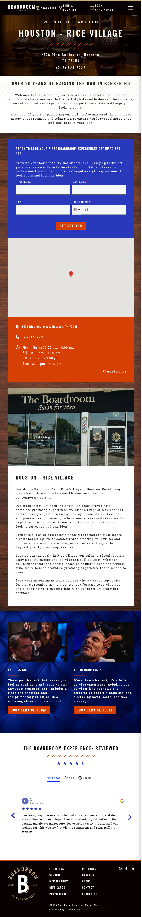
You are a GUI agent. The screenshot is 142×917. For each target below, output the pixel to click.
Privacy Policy (56, 910)
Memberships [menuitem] (59, 881)
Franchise (49, 8)
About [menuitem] (86, 881)
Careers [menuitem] (88, 875)
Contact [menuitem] (88, 888)
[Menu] (130, 8)
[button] (71, 274)
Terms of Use (73, 910)
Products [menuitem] (89, 869)
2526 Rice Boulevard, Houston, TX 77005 (71, 58)
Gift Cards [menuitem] (57, 888)
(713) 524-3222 (71, 68)
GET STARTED (71, 226)
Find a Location (70, 7)
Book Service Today (29, 711)
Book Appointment (105, 7)
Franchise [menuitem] (89, 894)
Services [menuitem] (56, 875)
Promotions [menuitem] (58, 894)
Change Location (114, 371)
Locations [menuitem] (56, 869)
